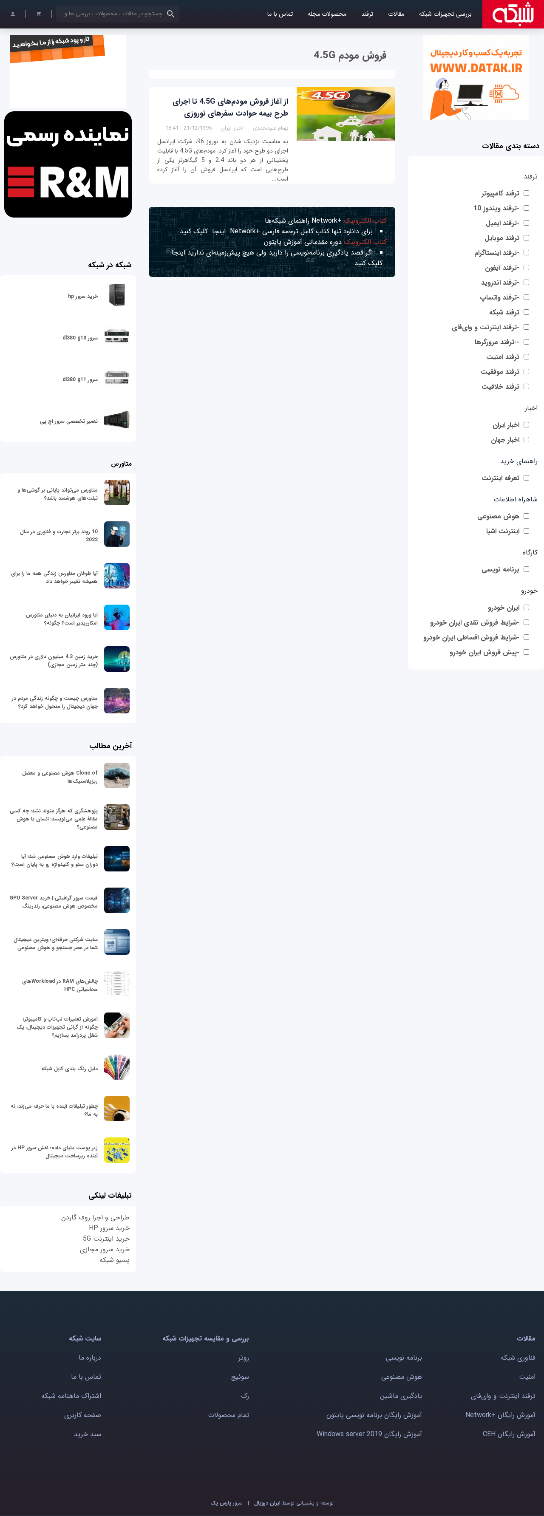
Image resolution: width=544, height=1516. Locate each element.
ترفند (367, 14)
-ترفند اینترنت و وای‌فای (485, 327)
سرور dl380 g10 (80, 338)
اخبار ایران (506, 425)
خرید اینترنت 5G (106, 1238)
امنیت (527, 1377)
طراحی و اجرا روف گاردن (95, 1217)
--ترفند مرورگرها (497, 342)
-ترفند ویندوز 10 (496, 208)
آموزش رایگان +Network (500, 1415)
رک (245, 1396)
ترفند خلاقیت (500, 387)
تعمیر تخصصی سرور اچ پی (69, 421)
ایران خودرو (503, 607)
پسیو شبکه (114, 1260)
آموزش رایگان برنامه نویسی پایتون (374, 1415)
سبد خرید (87, 1434)
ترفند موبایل (501, 238)
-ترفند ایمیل (502, 223)
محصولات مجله (327, 14)
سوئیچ (240, 1377)
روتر (243, 1357)
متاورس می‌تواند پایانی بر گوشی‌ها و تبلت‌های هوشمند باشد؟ (57, 494)
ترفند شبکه (504, 312)
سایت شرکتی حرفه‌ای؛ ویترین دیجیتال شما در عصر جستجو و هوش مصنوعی (56, 944)
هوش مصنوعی (498, 516)
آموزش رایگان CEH (509, 1434)
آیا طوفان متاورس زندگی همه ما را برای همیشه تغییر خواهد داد (54, 577)
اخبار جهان (505, 440)
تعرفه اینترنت (500, 478)
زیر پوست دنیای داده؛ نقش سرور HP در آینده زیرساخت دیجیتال (54, 1152)
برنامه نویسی (500, 569)
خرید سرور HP (109, 1228)
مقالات (396, 14)
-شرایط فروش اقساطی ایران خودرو (471, 637)
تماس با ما (280, 14)
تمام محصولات (228, 1415)
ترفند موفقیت (500, 372)
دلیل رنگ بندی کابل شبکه (69, 1069)
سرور (226, 1503)
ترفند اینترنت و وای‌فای (503, 1396)
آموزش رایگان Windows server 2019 (369, 1434)
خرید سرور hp (83, 296)
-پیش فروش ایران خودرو (484, 652)
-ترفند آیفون (502, 268)
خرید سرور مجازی (105, 1249)
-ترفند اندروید (500, 282)
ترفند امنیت (502, 357)
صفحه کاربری (82, 1415)
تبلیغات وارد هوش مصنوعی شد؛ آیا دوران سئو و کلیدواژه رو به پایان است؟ (54, 860)
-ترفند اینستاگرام (496, 253)
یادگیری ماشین (401, 1396)
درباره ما (90, 1357)
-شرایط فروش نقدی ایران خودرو (474, 622)
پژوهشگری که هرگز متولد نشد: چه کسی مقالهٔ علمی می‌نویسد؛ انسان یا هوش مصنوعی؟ (54, 819)
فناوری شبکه (518, 1357)
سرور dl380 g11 (80, 380)
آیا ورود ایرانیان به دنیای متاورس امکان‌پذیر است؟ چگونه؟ (62, 619)
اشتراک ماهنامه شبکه (71, 1396)
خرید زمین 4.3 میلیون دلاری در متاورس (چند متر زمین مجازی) (54, 661)
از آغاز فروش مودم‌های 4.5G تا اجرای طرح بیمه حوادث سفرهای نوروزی (230, 107)
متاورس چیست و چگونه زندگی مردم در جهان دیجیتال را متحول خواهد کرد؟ (55, 702)
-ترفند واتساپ (499, 297)
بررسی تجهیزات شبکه (445, 14)
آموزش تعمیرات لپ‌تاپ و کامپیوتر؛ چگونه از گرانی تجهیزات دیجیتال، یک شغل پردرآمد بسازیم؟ (57, 1027)
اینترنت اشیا (502, 531)
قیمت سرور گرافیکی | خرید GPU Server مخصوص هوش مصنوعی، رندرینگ (53, 902)
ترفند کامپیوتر (500, 193)
